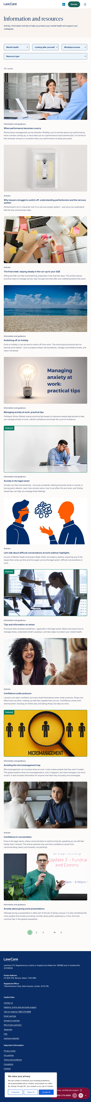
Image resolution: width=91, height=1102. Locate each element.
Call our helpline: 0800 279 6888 (17, 1012)
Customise (15, 1092)
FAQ (5, 1034)
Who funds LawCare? (13, 1025)
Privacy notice (10, 1051)
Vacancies (8, 1029)
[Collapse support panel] (86, 1095)
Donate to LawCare (12, 1020)
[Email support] (80, 1095)
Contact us (8, 1003)
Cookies (7, 1068)
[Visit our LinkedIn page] (63, 4)
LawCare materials (11, 1038)
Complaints (8, 1064)
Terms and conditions (13, 1060)
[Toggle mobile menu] (85, 4)
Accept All (46, 1092)
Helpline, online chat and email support (20, 1007)
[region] (31, 1084)
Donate (74, 4)
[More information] (81, 1090)
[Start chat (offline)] (74, 1095)
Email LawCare (10, 1016)
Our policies (9, 1055)
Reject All (30, 1092)
